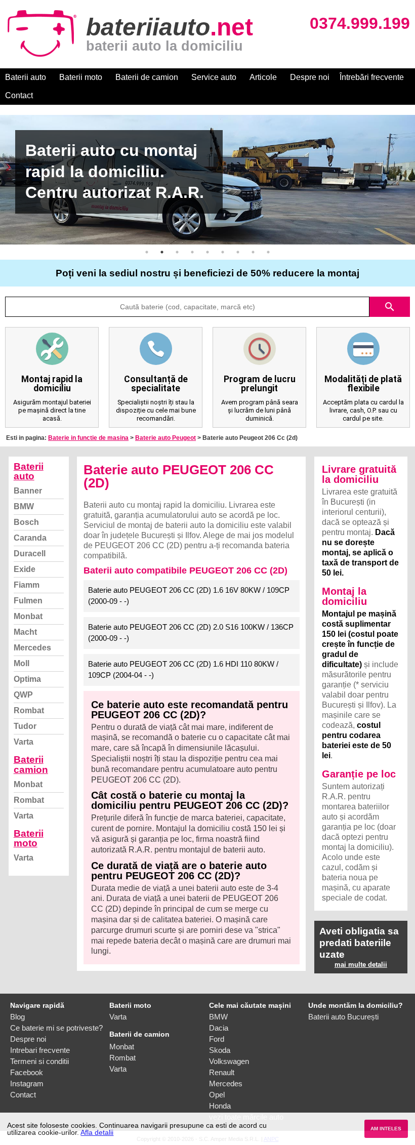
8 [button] (253, 252)
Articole (263, 77)
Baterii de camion (146, 77)
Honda (220, 1105)
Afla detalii (96, 1132)
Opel (217, 1094)
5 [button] (207, 252)
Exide (24, 569)
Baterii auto (25, 77)
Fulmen (28, 600)
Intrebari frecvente (40, 1050)
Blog (17, 1016)
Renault (221, 1072)
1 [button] (147, 252)
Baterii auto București (343, 1016)
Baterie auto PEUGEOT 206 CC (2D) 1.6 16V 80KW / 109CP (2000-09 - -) (188, 596)
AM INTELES (385, 1128)
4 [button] (192, 252)
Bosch (26, 522)
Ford (216, 1039)
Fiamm (26, 585)
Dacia (218, 1028)
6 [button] (223, 252)
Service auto (213, 77)
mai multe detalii (361, 964)
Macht (25, 632)
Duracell (30, 553)
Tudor (25, 726)
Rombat (29, 710)
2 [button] (162, 252)
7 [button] (238, 252)
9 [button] (268, 252)
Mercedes (32, 647)
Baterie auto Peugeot (165, 437)
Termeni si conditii (39, 1061)
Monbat (28, 616)
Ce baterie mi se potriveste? (56, 1028)
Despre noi (309, 77)
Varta (23, 742)
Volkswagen (229, 1061)
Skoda (219, 1050)
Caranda (30, 538)
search (390, 307)
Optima (27, 679)
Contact (19, 95)
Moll (21, 663)
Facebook (26, 1072)
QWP (23, 694)
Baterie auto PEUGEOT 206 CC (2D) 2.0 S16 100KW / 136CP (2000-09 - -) (191, 633)
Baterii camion (31, 764)
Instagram (27, 1083)
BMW (24, 506)
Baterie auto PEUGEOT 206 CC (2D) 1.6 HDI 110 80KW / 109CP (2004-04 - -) (183, 670)
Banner (28, 490)
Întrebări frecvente (372, 77)
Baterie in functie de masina (88, 437)
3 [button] (177, 252)
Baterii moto (80, 77)
